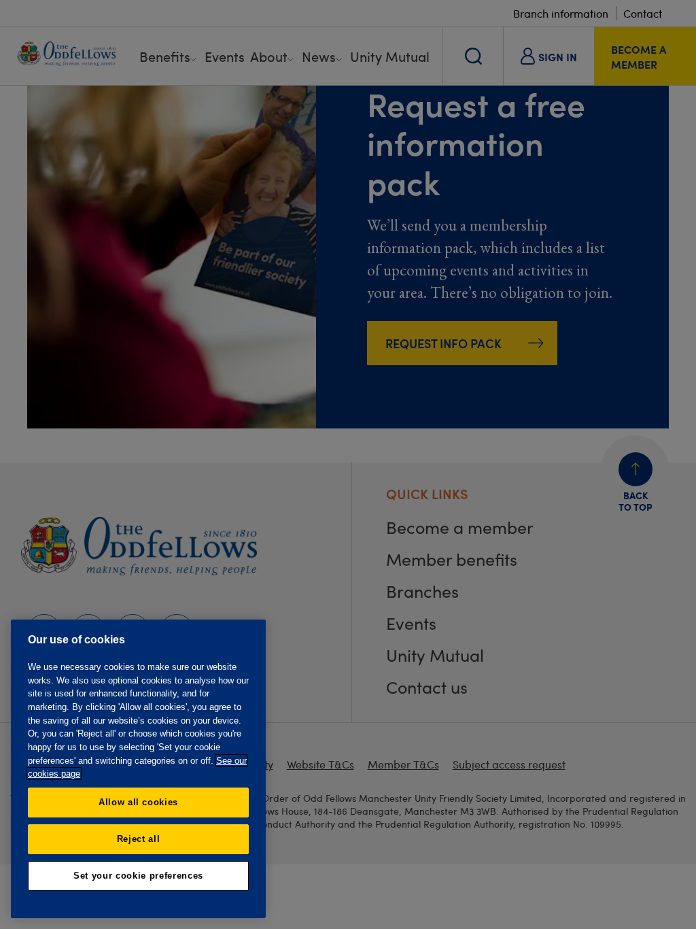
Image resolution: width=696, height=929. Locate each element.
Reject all (138, 839)
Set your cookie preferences (138, 876)
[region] (138, 769)
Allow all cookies (138, 802)
